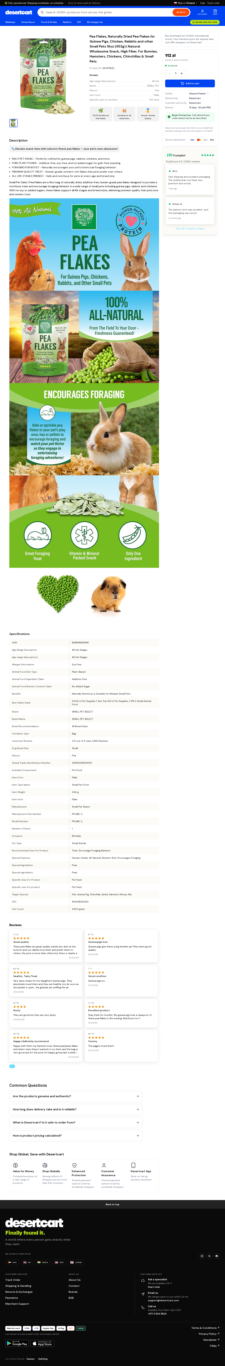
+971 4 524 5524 (157, 1313)
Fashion (67, 22)
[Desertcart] (18, 12)
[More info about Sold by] (207, 93)
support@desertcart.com (163, 1300)
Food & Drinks (49, 22)
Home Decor (28, 22)
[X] (209, 1256)
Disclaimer (211, 1340)
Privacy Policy (209, 1334)
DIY (79, 22)
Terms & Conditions (205, 1328)
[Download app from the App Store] (42, 1343)
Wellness (10, 22)
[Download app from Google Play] (17, 1343)
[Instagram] (202, 1256)
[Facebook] (217, 1256)
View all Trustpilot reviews (190, 228)
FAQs (215, 1346)
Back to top (112, 1204)
